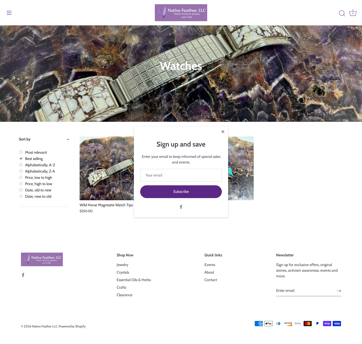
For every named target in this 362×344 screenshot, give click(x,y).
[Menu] (9, 12)
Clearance (124, 295)
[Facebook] (181, 206)
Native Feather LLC (44, 326)
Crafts (121, 287)
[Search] (341, 13)
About (209, 272)
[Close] (223, 131)
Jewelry (122, 264)
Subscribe (181, 191)
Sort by (24, 139)
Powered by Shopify (72, 326)
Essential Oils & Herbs (134, 280)
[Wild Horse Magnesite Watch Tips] (122, 168)
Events (209, 264)
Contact (210, 280)
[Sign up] (339, 290)
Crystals (123, 272)
